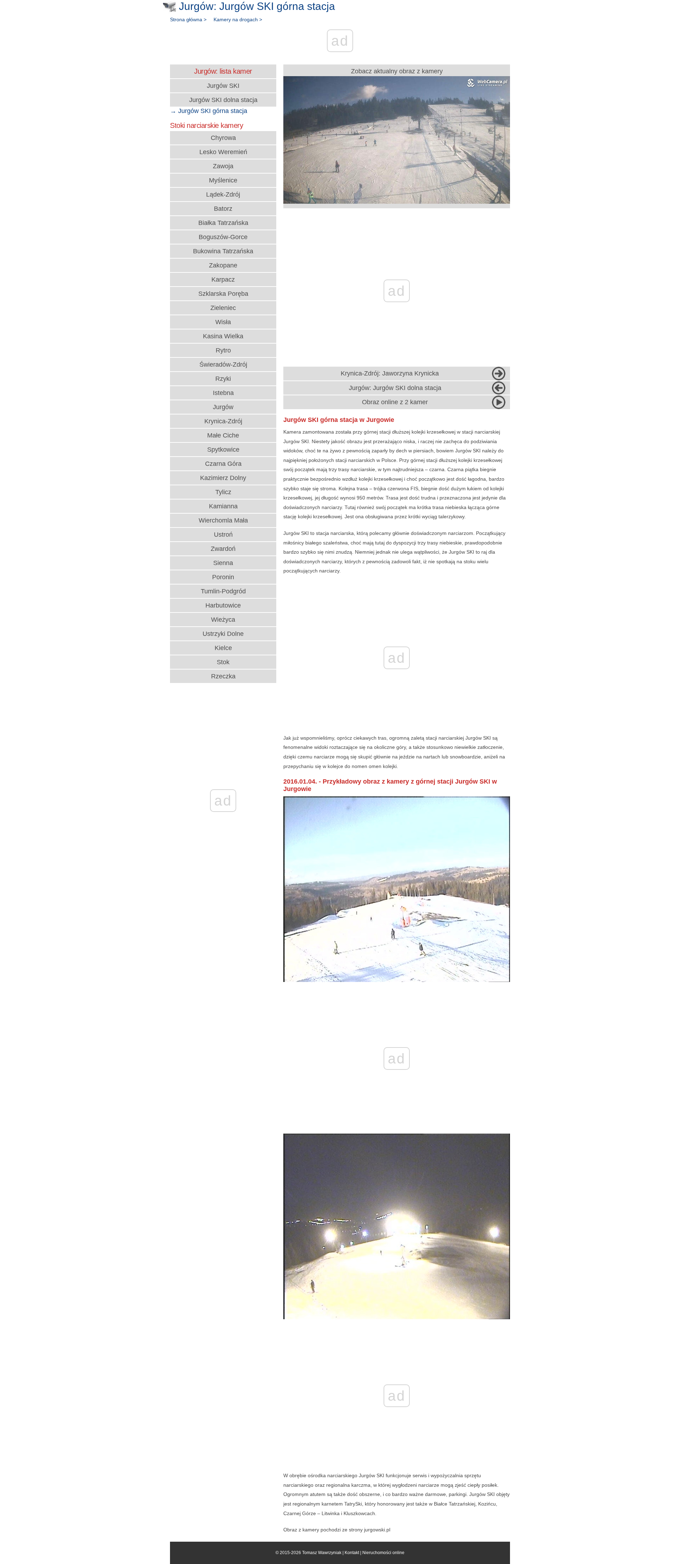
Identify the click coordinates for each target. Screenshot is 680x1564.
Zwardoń (223, 548)
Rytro (223, 350)
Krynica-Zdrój (223, 421)
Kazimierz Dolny (223, 477)
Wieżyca (223, 619)
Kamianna (223, 506)
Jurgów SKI (223, 85)
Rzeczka (223, 676)
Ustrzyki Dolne (223, 633)
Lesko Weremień (223, 152)
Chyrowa (223, 137)
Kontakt (352, 1552)
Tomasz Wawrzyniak (321, 1552)
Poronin (223, 577)
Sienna (223, 562)
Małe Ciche (223, 435)
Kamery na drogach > (238, 19)
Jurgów (223, 407)
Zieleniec (223, 307)
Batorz (223, 208)
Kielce (223, 647)
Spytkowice (223, 449)
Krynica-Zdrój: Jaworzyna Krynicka (390, 373)
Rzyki (223, 378)
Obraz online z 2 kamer (395, 402)
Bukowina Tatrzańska (223, 251)
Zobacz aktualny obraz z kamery (397, 71)
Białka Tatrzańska (223, 222)
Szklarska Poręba (223, 293)
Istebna (223, 392)
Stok (223, 662)
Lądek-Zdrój (223, 194)
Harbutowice (223, 605)
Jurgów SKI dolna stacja (223, 99)
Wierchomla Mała (223, 520)
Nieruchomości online (383, 1552)
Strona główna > (188, 19)
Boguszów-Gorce (223, 237)
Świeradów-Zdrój (223, 364)
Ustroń (223, 534)
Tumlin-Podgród (223, 591)
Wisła (223, 322)
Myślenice (223, 180)
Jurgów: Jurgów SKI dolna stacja (395, 387)
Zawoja (223, 166)
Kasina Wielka (223, 336)
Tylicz (223, 492)
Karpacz (223, 279)
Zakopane (223, 265)
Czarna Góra (223, 463)
